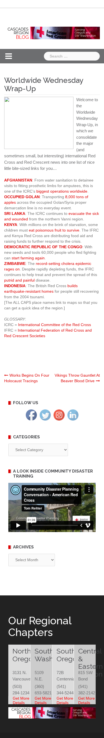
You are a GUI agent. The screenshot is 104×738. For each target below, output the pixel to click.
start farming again (28, 258)
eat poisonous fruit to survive (54, 230)
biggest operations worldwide (61, 191)
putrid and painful (19, 280)
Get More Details (21, 700)
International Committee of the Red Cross (54, 324)
